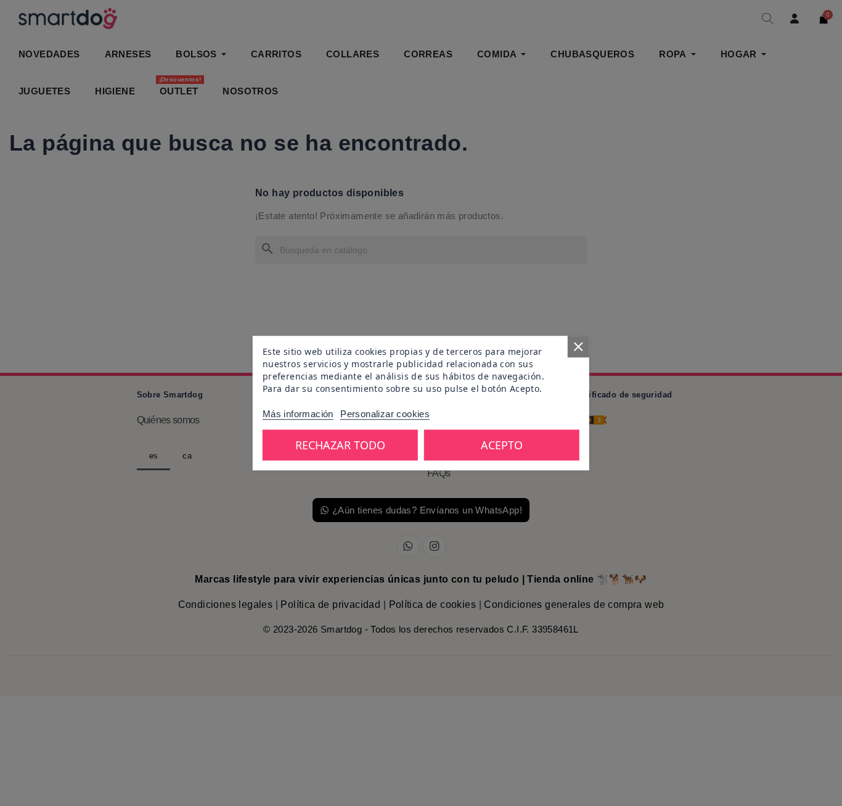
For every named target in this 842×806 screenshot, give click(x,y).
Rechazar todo (340, 445)
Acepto (502, 445)
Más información (298, 414)
